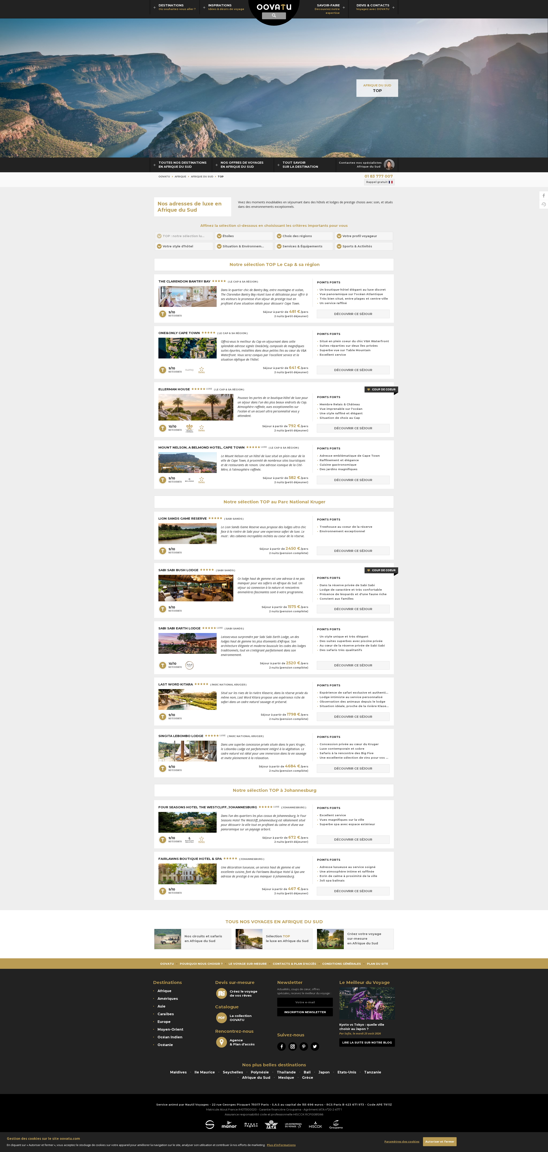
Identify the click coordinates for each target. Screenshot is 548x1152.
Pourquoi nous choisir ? (201, 963)
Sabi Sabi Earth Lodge (201, 628)
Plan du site (377, 963)
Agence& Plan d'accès (242, 1042)
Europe (164, 1022)
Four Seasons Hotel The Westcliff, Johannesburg (232, 807)
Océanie (165, 1045)
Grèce (307, 1078)
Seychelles (233, 1072)
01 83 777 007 (379, 176)
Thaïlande (286, 1072)
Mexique (286, 1078)
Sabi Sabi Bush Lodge (196, 570)
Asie (161, 1006)
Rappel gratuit (376, 182)
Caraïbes (166, 1014)
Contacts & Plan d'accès (294, 963)
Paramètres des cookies (401, 1141)
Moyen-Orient (170, 1029)
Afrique (180, 176)
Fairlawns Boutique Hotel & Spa (211, 859)
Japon (324, 1072)
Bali (307, 1072)
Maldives (178, 1072)
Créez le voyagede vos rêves (243, 993)
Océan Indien (170, 1037)
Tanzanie (372, 1072)
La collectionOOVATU (241, 1018)
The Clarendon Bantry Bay (208, 281)
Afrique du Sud (377, 85)
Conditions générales (341, 963)
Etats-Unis (347, 1072)
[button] (244, 236)
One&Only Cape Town (203, 333)
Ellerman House (201, 389)
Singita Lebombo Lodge (211, 736)
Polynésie (260, 1072)
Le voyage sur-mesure (248, 963)
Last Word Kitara (202, 684)
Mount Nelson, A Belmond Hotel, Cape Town (228, 447)
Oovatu (164, 176)
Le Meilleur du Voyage (364, 982)
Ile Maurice (205, 1072)
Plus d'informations (281, 1145)
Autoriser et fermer (439, 1141)
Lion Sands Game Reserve (201, 518)
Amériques (168, 999)
